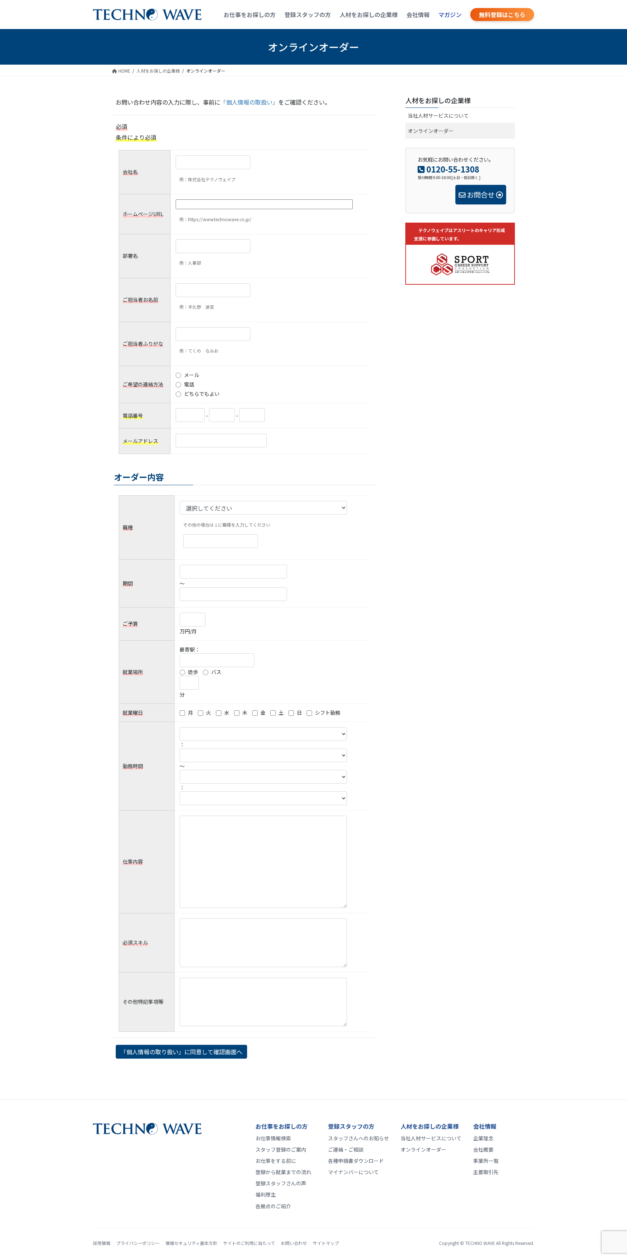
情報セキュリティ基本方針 (191, 1243)
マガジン (450, 14)
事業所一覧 (486, 1160)
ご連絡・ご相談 (346, 1149)
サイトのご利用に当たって (249, 1243)
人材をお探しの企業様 (369, 14)
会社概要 (483, 1149)
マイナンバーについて (353, 1172)
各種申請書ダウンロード (356, 1160)
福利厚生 (265, 1194)
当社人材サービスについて (438, 115)
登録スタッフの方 (307, 14)
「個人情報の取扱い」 (249, 102)
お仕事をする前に (275, 1160)
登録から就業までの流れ (283, 1172)
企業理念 (483, 1138)
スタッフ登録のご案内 (280, 1149)
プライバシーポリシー (138, 1243)
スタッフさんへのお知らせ (358, 1138)
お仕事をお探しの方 (250, 14)
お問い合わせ (294, 1243)
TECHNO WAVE (480, 1243)
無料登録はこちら (502, 14)
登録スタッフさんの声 (280, 1183)
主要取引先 (486, 1172)
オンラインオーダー (431, 130)
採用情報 (101, 1243)
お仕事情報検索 (273, 1138)
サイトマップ (326, 1243)
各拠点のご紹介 (273, 1206)
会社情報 (418, 14)
